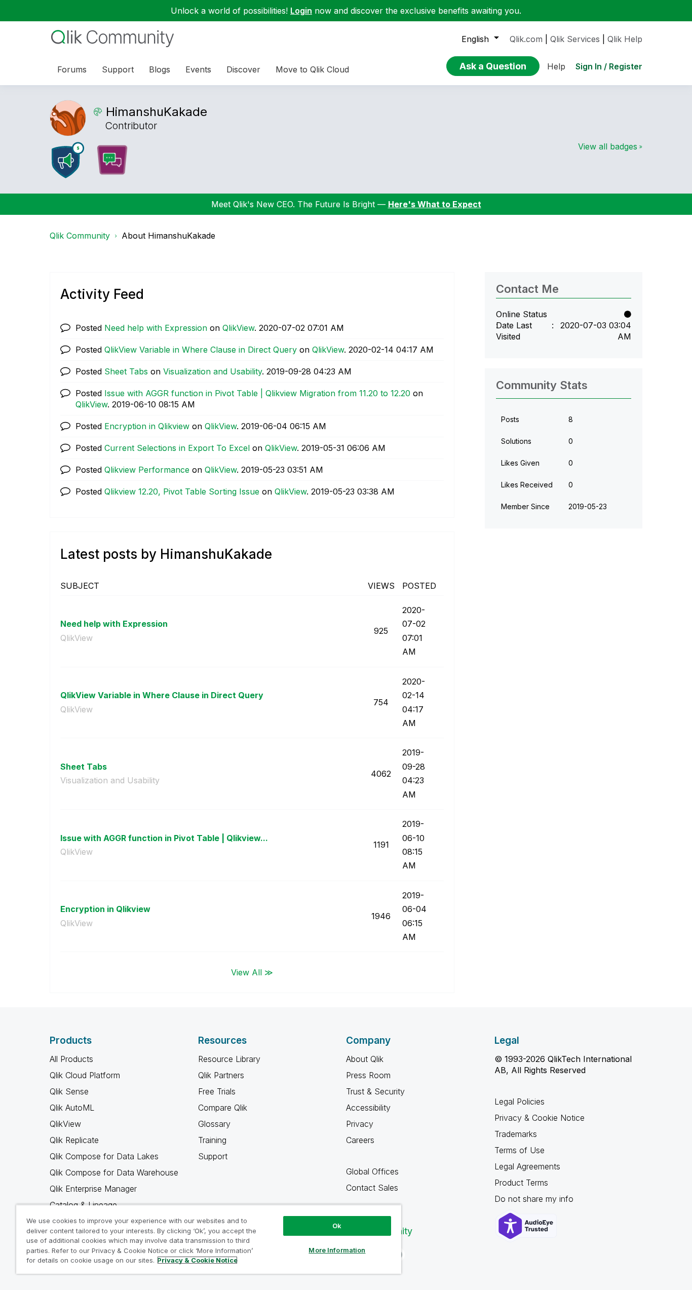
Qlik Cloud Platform (85, 1075)
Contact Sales (372, 1188)
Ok (336, 1226)
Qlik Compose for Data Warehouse (114, 1172)
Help (556, 66)
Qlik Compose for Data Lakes (104, 1156)
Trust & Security (375, 1091)
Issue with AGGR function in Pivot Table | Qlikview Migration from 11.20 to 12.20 (257, 393)
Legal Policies (519, 1101)
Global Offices (372, 1171)
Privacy (359, 1124)
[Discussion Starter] (112, 160)
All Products (71, 1059)
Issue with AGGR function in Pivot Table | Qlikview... (164, 838)
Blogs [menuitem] (159, 69)
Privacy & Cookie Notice (539, 1118)
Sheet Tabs (126, 371)
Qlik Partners (221, 1075)
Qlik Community (80, 236)
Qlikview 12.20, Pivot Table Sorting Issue (181, 491)
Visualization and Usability (212, 371)
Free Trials (217, 1091)
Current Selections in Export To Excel (177, 448)
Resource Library (229, 1059)
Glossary (214, 1124)
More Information (337, 1250)
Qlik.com (526, 39)
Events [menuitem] (198, 69)
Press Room (368, 1075)
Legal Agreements (527, 1166)
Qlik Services (575, 39)
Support (212, 1156)
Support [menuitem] (118, 69)
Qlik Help (624, 39)
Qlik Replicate (74, 1140)
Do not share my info (535, 1199)
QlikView (238, 328)
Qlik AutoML (72, 1108)
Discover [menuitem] (243, 69)
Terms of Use (519, 1150)
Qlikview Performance (146, 470)
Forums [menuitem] (72, 69)
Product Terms (521, 1183)
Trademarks (515, 1134)
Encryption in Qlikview (146, 426)
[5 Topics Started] (68, 160)
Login (301, 11)
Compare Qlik (222, 1108)
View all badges (607, 146)
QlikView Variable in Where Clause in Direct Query (200, 350)
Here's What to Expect (434, 204)
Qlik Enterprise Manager (93, 1189)
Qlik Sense (69, 1091)
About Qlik (364, 1059)
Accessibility (368, 1108)
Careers (360, 1140)
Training (212, 1140)
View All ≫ (252, 972)
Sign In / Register (608, 66)
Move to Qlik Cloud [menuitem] (312, 69)
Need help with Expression (155, 328)
